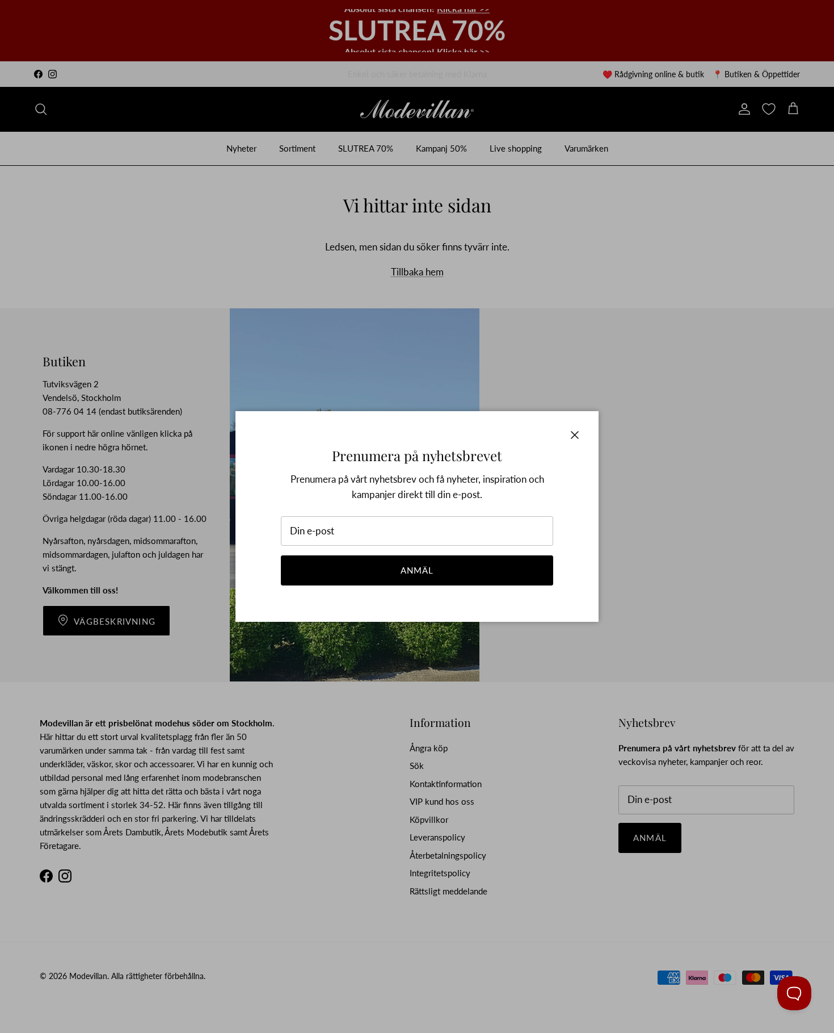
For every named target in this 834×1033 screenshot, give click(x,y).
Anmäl (417, 570)
